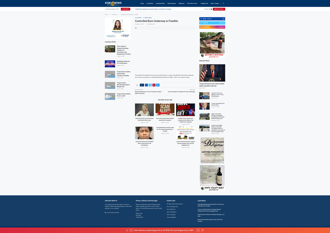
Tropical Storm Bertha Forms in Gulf (123, 95)
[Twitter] (207, 9)
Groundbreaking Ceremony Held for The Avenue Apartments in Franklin (165, 129)
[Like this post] (142, 85)
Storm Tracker (215, 3)
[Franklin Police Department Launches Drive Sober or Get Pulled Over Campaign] (185, 109)
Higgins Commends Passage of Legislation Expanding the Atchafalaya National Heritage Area (217, 116)
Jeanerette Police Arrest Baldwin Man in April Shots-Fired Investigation (151, 9)
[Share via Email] (158, 85)
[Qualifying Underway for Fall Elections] (110, 63)
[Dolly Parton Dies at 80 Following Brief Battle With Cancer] (144, 109)
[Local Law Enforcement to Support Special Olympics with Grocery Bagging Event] (185, 133)
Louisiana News (160, 3)
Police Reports (171, 3)
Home (142, 3)
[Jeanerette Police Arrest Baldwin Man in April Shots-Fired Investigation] (144, 133)
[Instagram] (209, 9)
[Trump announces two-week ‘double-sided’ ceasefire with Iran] (212, 73)
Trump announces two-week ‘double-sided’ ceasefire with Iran (212, 85)
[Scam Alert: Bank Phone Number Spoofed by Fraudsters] (165, 109)
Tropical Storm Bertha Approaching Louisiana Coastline (123, 73)
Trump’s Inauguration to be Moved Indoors (217, 104)
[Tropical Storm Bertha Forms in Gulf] (110, 96)
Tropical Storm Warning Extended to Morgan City (123, 85)
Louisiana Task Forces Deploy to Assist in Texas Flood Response (217, 94)
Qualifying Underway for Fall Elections (123, 62)
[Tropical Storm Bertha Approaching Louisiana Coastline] (110, 74)
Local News (150, 3)
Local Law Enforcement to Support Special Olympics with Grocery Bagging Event (185, 143)
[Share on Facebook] (146, 85)
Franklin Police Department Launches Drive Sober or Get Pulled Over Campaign (185, 120)
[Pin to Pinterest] (154, 85)
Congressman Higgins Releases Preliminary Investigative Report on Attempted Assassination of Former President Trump (218, 128)
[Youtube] (211, 9)
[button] (132, 9)
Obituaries (182, 3)
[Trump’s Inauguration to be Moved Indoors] (204, 106)
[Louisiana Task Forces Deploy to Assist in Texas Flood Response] (204, 95)
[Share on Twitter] (150, 85)
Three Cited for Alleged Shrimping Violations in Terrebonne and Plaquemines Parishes (124, 50)
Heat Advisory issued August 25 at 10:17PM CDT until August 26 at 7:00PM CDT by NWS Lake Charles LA (164, 230)
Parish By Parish (192, 3)
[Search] (223, 3)
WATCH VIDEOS (219, 9)
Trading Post (204, 3)
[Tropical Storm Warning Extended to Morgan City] (110, 85)
